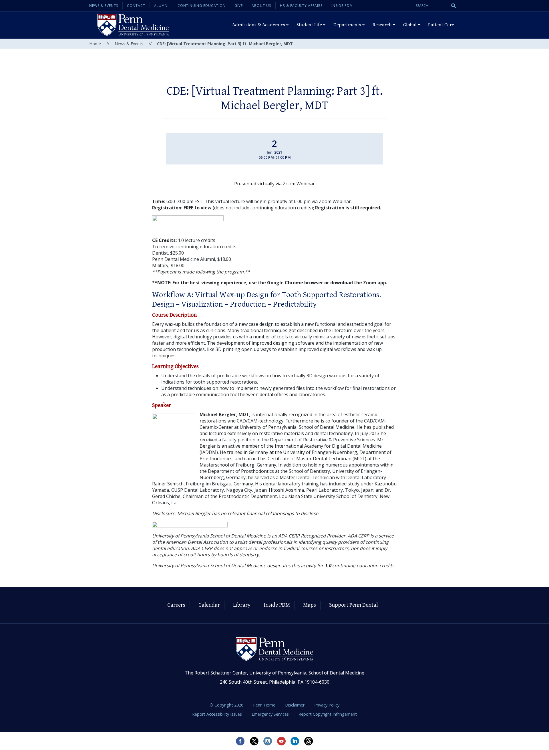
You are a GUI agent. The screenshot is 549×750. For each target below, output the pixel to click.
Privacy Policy (326, 705)
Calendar (209, 605)
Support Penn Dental (353, 605)
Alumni (161, 5)
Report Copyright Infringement (328, 714)
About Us (261, 5)
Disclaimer (295, 705)
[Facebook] (240, 741)
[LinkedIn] (295, 741)
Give (238, 5)
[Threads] (308, 741)
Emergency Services (271, 714)
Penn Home (265, 705)
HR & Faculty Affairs (301, 5)
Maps (309, 605)
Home (95, 43)
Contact (136, 5)
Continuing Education (202, 5)
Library (241, 605)
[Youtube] (281, 741)
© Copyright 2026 (226, 705)
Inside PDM (342, 5)
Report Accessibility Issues (217, 714)
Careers (176, 605)
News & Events (103, 5)
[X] (253, 741)
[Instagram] (267, 741)
